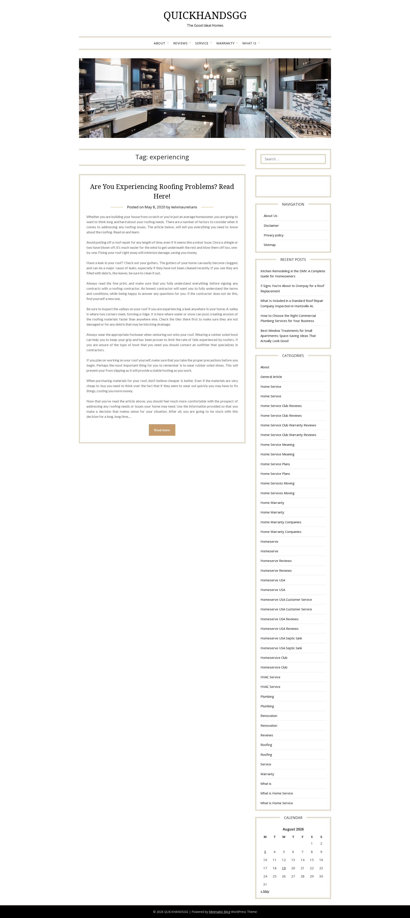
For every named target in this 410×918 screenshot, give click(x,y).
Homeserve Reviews (276, 560)
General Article (271, 376)
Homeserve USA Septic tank (281, 638)
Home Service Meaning (277, 444)
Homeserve (269, 541)
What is (249, 43)
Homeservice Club (274, 657)
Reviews (180, 43)
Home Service (271, 386)
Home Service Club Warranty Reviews (288, 425)
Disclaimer (271, 225)
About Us (270, 215)
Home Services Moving (277, 483)
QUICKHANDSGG (205, 15)
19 (284, 868)
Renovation (269, 715)
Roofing (266, 745)
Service (202, 43)
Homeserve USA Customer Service (286, 599)
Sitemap (270, 245)
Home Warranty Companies (281, 522)
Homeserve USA (273, 580)
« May (265, 891)
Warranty (225, 43)
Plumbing (267, 696)
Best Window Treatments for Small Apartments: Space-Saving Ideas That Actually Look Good (288, 335)
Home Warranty (272, 502)
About (159, 43)
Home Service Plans (275, 464)
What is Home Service (277, 793)
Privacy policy (274, 235)
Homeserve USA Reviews (280, 619)
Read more (162, 430)
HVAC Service (270, 677)
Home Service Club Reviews (281, 405)
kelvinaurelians (184, 207)
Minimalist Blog (219, 912)
